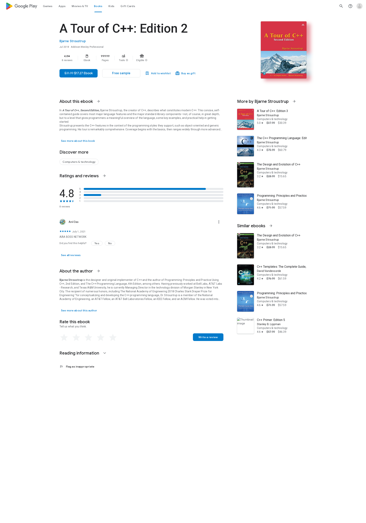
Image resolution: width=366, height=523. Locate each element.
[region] (135, 58)
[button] (127, 60)
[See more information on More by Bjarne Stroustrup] (294, 101)
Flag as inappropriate (76, 366)
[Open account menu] (359, 6)
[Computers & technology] (79, 162)
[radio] (64, 337)
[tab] (47, 6)
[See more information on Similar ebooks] (270, 225)
